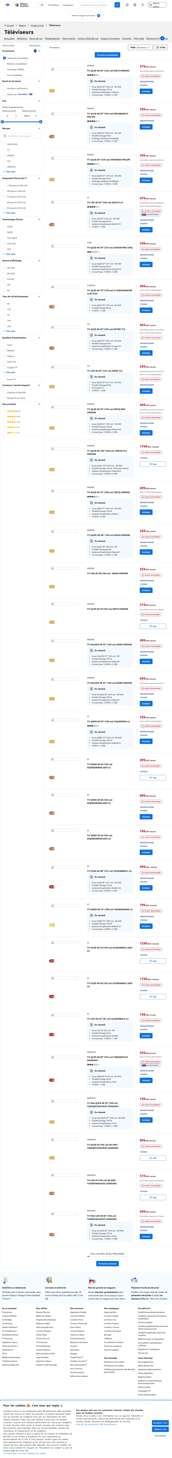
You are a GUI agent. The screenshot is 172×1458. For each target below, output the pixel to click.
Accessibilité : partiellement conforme (150, 1344)
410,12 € (160, 371)
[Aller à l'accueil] (7, 5)
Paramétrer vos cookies (114, 1365)
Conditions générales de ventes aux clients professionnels (153, 1327)
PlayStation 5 (7, 1349)
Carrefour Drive (76, 1319)
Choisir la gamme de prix (12, 107)
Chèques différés (9, 1316)
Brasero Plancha (43, 1312)
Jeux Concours (76, 1368)
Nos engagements (145, 1362)
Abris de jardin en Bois (45, 1353)
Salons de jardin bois (44, 1327)
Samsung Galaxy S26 (10, 1364)
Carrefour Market (111, 1316)
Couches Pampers (43, 1331)
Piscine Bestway (43, 1346)
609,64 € (160, 203)
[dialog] (86, 1429)
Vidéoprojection (52, 38)
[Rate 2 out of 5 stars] (10, 411)
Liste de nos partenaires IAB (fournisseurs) (96, 1424)
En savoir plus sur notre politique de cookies (25, 1453)
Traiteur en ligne (77, 1334)
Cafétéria (108, 1338)
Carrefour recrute (77, 1361)
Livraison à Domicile (78, 1323)
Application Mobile (78, 1312)
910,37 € (160, 683)
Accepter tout (160, 1422)
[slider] (2, 121)
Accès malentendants (147, 1394)
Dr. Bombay (7, 1319)
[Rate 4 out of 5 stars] (14, 411)
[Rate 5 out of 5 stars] (16, 411)
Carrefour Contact (111, 1327)
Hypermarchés (110, 1312)
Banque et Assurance (79, 1342)
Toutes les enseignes (113, 1346)
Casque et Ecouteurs (110, 38)
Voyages (73, 1353)
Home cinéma (68, 38)
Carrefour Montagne (112, 1331)
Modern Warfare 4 (9, 1327)
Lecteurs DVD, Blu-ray (88, 38)
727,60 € (160, 1216)
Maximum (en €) (29, 111)
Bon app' (107, 1334)
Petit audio (139, 38)
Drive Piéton (75, 1327)
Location (74, 1346)
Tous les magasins (111, 1349)
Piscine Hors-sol (43, 1338)
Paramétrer (160, 1435)
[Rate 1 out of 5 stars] (8, 411)
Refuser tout (160, 1429)
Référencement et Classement (151, 1339)
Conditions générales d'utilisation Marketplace (152, 1317)
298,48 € (160, 609)
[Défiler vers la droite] (162, 38)
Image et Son (37, 25)
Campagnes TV (144, 1391)
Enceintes (127, 38)
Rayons (22, 25)
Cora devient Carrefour (113, 1342)
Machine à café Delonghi (46, 1364)
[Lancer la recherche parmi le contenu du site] (117, 4)
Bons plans (9, 38)
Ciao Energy (7, 1323)
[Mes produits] (135, 5)
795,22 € (160, 409)
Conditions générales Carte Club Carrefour (151, 1333)
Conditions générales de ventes (151, 1312)
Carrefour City (110, 1319)
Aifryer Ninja (41, 1334)
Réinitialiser (35, 45)
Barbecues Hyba (43, 1323)
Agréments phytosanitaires (149, 1369)
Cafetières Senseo (9, 1361)
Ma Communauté (77, 1364)
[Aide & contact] (127, 5)
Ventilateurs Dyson (10, 1334)
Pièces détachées (145, 1373)
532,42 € (160, 160)
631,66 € (160, 330)
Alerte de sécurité (145, 1365)
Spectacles (74, 1349)
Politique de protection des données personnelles (119, 1370)
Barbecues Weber (43, 1316)
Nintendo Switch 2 (10, 1346)
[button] (42, 5)
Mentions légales (145, 1322)
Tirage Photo (76, 1357)
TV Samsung (7, 1338)
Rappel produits (144, 1377)
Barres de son (36, 38)
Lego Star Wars (42, 1357)
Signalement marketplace (149, 1349)
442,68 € (160, 71)
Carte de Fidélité (77, 1316)
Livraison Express (77, 1331)
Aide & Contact (144, 1387)
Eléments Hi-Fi (153, 38)
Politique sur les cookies (114, 1362)
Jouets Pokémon (43, 1349)
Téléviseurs (22, 38)
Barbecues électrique (11, 1357)
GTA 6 (4, 1353)
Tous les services (77, 1372)
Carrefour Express (111, 1323)
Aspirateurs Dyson (43, 1361)
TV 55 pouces (41, 1342)
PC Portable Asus (9, 1331)
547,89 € (160, 1181)
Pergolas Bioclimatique (46, 1319)
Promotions (55, 47)
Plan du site (143, 1353)
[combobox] (99, 5)
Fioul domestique (77, 1338)
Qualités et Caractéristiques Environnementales (150, 1381)
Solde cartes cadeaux (79, 1376)
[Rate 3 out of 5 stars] (12, 411)
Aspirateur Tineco (9, 1342)
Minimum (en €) (9, 111)
